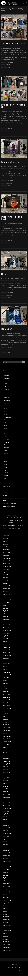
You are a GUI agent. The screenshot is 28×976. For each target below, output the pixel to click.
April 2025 (5, 547)
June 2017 (5, 783)
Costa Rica (6, 475)
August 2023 (6, 602)
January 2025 (6, 555)
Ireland (5, 428)
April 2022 (5, 644)
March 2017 (6, 791)
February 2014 (6, 886)
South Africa (7, 400)
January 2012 (6, 947)
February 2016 (6, 827)
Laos (5, 386)
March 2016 (6, 825)
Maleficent (5, 501)
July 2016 (5, 814)
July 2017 (5, 780)
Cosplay (9, 64)
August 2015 (6, 836)
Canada (6, 472)
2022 (12, 62)
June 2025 (5, 541)
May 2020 (5, 686)
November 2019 (7, 702)
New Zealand (7, 417)
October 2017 (6, 772)
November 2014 (7, 861)
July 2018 (5, 747)
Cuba (5, 422)
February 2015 (6, 853)
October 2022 (6, 627)
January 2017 (6, 797)
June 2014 (5, 875)
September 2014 (7, 866)
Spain (5, 461)
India (5, 411)
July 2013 (5, 905)
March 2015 (6, 850)
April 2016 (5, 822)
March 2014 (6, 883)
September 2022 (7, 630)
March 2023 (6, 616)
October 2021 (6, 652)
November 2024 (7, 560)
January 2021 (6, 663)
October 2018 (6, 738)
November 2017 (7, 769)
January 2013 (6, 919)
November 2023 (7, 594)
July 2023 (5, 605)
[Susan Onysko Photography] (10, 3)
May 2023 (5, 611)
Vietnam (6, 445)
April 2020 (5, 688)
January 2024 (6, 588)
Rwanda (6, 394)
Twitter (19, 967)
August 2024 (6, 569)
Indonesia (6, 378)
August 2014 (6, 869)
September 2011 (7, 953)
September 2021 (7, 655)
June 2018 (5, 750)
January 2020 (6, 697)
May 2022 (5, 641)
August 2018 (6, 744)
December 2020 (7, 666)
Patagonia (6, 375)
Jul (8, 62)
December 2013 (7, 891)
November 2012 (7, 925)
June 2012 (5, 933)
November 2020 (7, 669)
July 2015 (5, 839)
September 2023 (7, 599)
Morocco (6, 419)
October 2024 (6, 563)
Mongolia (6, 414)
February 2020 (6, 694)
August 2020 (6, 677)
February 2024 (6, 586)
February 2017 (6, 794)
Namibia (6, 383)
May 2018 (5, 752)
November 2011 (7, 950)
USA (5, 431)
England (6, 470)
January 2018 (6, 764)
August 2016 (6, 811)
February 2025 (6, 552)
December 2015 (7, 830)
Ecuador (6, 406)
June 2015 (5, 841)
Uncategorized (6, 486)
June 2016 (5, 816)
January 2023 (6, 619)
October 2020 (6, 672)
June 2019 (5, 716)
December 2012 (7, 922)
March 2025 (6, 549)
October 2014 (6, 864)
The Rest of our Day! (13, 43)
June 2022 (5, 638)
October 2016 (6, 805)
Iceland (5, 481)
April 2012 (5, 939)
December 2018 (7, 733)
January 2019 (6, 730)
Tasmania (6, 389)
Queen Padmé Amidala (9, 506)
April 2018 (5, 755)
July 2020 (5, 680)
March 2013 (6, 916)
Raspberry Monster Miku (9, 503)
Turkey (5, 450)
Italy (5, 433)
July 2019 (5, 713)
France (5, 483)
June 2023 (5, 608)
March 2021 (6, 658)
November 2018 (7, 736)
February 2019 (6, 727)
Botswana (6, 397)
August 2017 (6, 777)
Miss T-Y (17, 515)
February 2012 (6, 944)
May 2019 (5, 719)
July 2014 (5, 872)
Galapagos (6, 442)
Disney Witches (10, 162)
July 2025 (5, 538)
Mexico (5, 478)
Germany (6, 381)
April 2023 (5, 613)
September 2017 (7, 775)
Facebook (12, 967)
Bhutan (5, 425)
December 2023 (7, 591)
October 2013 (6, 897)
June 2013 (5, 908)
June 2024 (5, 574)
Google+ (15, 967)
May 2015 (5, 844)
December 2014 (7, 858)
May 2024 (5, 577)
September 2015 (7, 833)
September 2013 (7, 900)
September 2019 (7, 708)
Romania (6, 464)
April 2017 (5, 789)
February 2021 (6, 661)
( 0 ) (9, 67)
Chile (5, 403)
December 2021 (7, 649)
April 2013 (5, 914)
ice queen (6, 329)
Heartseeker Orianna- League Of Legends (14, 498)
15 (10, 62)
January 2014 (6, 889)
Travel (4, 373)
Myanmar (6, 453)
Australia (6, 392)
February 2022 (6, 647)
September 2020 (7, 675)
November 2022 (7, 624)
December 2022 (7, 622)
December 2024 (7, 558)
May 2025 (5, 544)
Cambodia (6, 439)
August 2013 (6, 903)
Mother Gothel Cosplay (18, 525)
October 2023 (6, 597)
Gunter (5, 274)
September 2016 (7, 808)
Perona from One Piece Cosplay (15, 518)
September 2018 (7, 741)
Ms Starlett (5, 495)
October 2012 (6, 928)
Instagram (9, 967)
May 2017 (5, 786)
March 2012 (6, 942)
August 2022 (6, 633)
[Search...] (23, 362)
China (5, 436)
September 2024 (7, 566)
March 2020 (6, 691)
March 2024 (6, 583)
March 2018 (6, 758)
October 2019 (6, 705)
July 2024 (5, 572)
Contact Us (14, 964)
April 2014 (5, 880)
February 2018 (6, 761)
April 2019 (5, 722)
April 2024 (5, 580)
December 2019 (7, 700)
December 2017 (7, 766)
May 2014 (5, 878)
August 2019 (6, 711)
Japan (5, 408)
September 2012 (7, 930)
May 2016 (5, 819)
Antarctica (6, 447)
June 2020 (5, 683)
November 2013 (7, 894)
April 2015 (5, 847)
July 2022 (5, 636)
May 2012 (5, 936)
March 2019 (6, 725)
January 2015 (6, 855)
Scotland (6, 458)
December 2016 (7, 800)
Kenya (5, 467)
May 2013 (5, 911)
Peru (5, 456)
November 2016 (7, 802)
